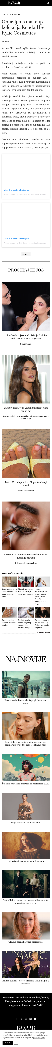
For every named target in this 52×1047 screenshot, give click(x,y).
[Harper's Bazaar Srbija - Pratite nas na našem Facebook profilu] (17, 1019)
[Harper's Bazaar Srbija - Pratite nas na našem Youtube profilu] (35, 1019)
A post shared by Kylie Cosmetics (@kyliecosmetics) (26, 194)
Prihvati (7, 1043)
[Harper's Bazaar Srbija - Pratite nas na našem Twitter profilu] (21, 1019)
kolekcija (26, 254)
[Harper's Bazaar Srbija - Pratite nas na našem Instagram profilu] (30, 1019)
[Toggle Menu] (5, 3)
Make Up (16, 14)
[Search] (48, 3)
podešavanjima (39, 1037)
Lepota (5, 14)
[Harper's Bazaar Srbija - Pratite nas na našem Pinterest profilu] (26, 1019)
